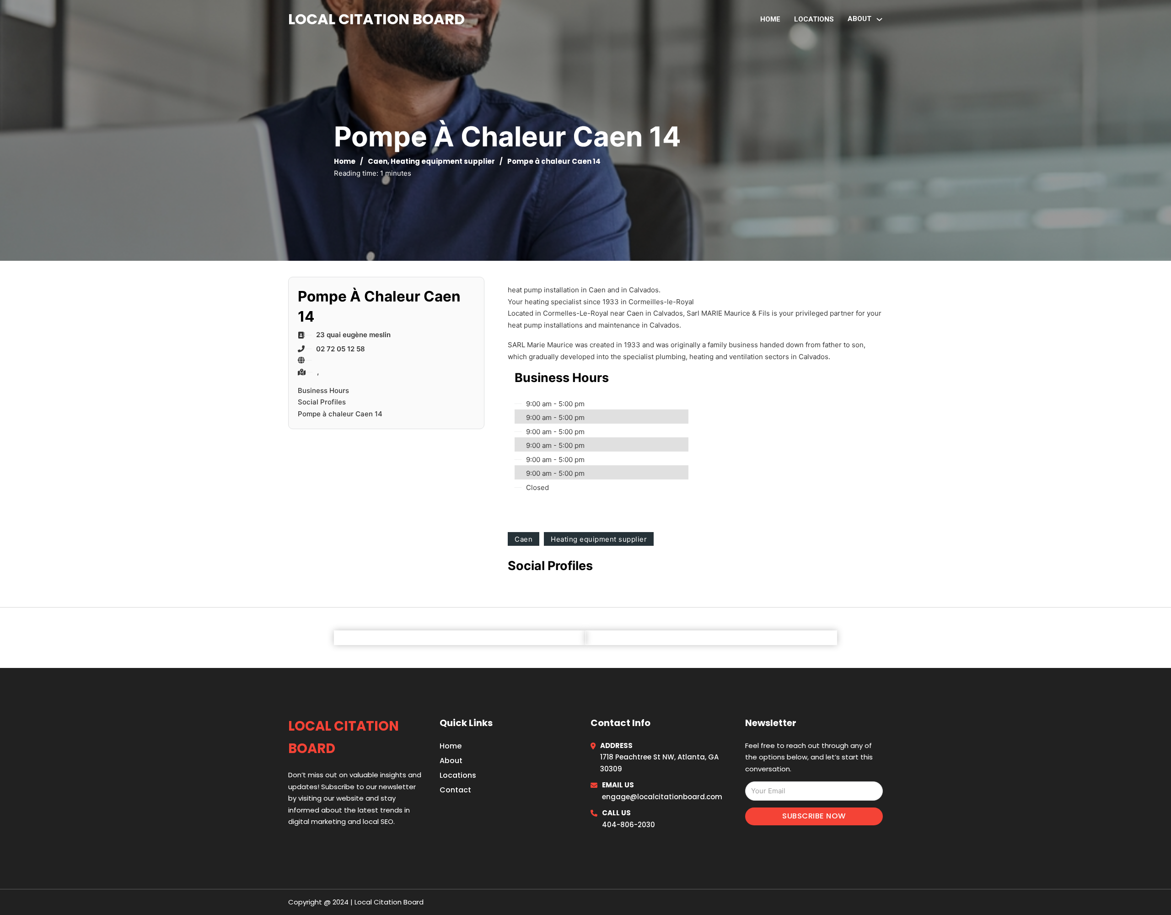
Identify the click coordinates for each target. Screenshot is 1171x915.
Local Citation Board (376, 19)
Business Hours (323, 390)
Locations (814, 19)
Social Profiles (322, 402)
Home (770, 19)
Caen (377, 161)
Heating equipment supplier (443, 161)
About (451, 760)
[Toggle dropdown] (879, 19)
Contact (455, 790)
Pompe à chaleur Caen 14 (340, 413)
